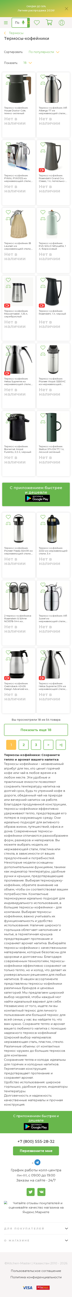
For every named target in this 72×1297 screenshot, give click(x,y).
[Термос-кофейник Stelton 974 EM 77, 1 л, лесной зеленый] (53, 428)
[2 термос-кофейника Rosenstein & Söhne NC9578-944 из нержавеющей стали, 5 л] (18, 597)
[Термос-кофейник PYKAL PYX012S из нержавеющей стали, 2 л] (18, 157)
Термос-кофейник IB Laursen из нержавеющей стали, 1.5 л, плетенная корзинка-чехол (17, 246)
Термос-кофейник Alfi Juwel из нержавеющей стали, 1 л (53, 618)
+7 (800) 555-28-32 (36, 1141)
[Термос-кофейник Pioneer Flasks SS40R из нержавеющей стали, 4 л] (18, 530)
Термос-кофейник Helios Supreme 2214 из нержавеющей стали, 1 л (53, 686)
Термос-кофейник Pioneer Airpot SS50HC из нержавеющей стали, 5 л (52, 381)
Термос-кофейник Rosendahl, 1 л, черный (52, 312)
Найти (28, 23)
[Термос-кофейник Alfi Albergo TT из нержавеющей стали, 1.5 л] (53, 89)
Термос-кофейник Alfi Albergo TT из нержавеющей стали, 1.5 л (53, 110)
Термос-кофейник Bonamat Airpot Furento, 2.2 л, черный (17, 449)
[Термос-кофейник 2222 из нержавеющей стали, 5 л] (53, 530)
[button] (45, 51)
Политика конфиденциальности (36, 1277)
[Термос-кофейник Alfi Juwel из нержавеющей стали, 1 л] (53, 597)
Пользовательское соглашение (36, 1271)
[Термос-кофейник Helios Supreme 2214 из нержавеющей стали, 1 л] (53, 665)
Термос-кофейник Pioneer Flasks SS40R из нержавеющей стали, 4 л (18, 551)
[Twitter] (31, 1192)
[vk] (41, 1192)
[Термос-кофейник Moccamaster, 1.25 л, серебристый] (18, 292)
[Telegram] (37, 1162)
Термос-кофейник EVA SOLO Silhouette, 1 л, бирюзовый (52, 246)
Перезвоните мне (36, 1151)
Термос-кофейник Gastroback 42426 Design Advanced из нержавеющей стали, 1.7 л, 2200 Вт (17, 686)
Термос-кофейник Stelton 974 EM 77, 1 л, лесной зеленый (51, 449)
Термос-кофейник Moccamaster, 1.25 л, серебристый (16, 314)
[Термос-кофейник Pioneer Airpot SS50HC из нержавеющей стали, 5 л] (53, 360)
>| (60, 745)
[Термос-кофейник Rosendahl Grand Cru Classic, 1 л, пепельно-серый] (53, 157)
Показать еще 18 (36, 730)
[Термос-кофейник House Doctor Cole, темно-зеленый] (18, 89)
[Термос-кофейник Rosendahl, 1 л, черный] (53, 292)
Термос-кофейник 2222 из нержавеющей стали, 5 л (53, 551)
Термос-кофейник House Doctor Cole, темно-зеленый (16, 110)
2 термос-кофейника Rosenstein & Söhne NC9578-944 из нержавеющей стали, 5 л (18, 618)
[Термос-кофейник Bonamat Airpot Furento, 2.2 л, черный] (18, 428)
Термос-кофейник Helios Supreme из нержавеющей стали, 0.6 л (17, 381)
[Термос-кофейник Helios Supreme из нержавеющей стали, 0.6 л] (18, 360)
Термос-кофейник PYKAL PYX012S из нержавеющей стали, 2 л (17, 178)
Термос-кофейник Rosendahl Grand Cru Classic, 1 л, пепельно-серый (52, 178)
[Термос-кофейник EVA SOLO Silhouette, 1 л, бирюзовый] (53, 225)
